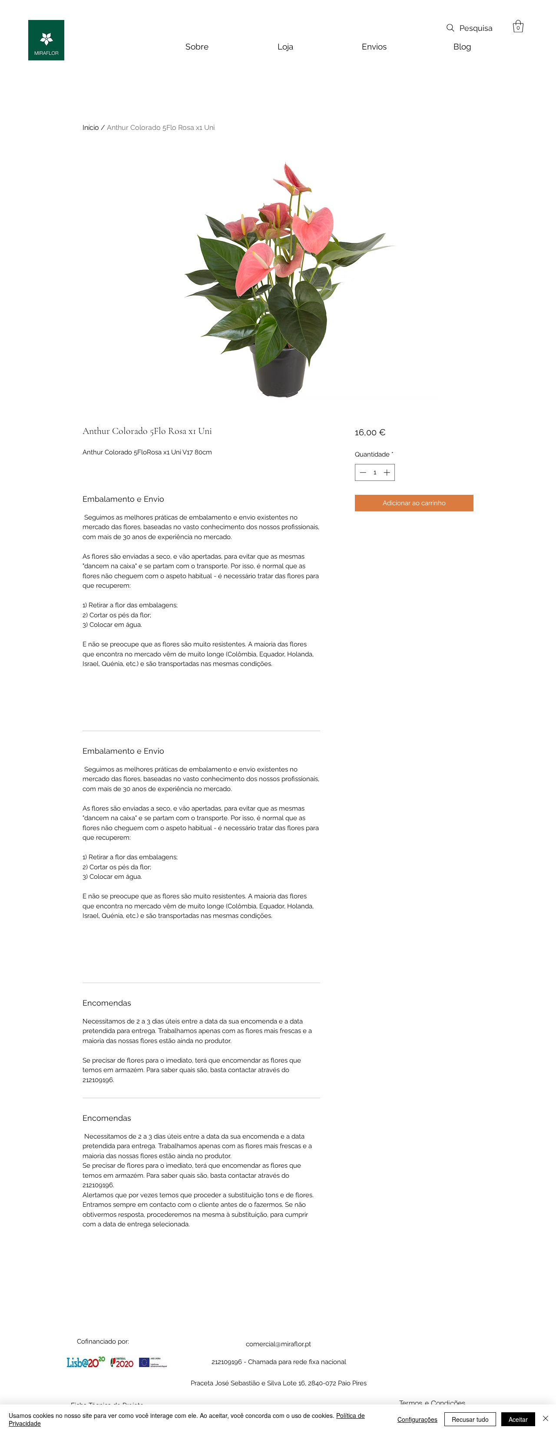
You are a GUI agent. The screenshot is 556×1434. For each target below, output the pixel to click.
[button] (518, 26)
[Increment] (388, 472)
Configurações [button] (417, 1419)
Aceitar (518, 1419)
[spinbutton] (374, 472)
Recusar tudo (470, 1419)
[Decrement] (362, 472)
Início (91, 127)
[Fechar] (545, 1419)
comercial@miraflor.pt (278, 1344)
